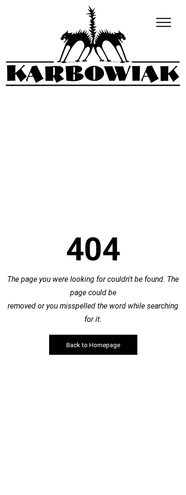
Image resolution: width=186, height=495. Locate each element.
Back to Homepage (93, 344)
